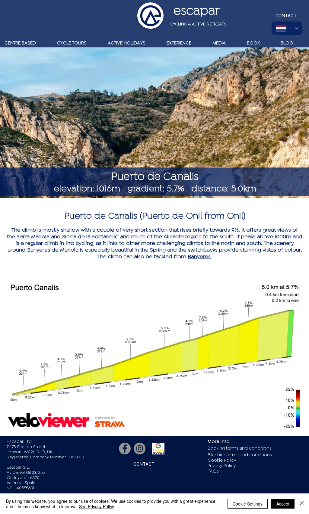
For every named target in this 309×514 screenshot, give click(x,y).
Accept (282, 504)
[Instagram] (139, 448)
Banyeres (199, 256)
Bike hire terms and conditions (240, 455)
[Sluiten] (301, 503)
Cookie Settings (248, 504)
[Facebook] (125, 448)
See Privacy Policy (96, 506)
